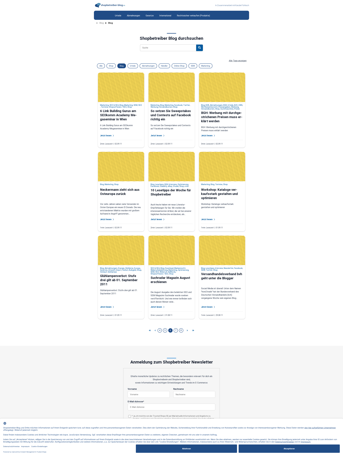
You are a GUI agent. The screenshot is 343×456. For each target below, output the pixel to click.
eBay (170, 186)
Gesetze (103, 270)
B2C (236, 105)
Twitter (186, 105)
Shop (111, 66)
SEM (193, 66)
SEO (140, 105)
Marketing (205, 66)
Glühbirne (129, 268)
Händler (164, 66)
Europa (137, 268)
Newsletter (228, 268)
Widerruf (163, 272)
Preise (237, 109)
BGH (225, 105)
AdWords (172, 272)
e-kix (187, 186)
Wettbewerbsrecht (209, 107)
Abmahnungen (148, 66)
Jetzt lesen (105, 135)
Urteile (133, 66)
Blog (101, 23)
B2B (207, 105)
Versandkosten (165, 107)
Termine (104, 107)
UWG (240, 105)
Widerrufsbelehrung (159, 270)
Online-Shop (179, 66)
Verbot (125, 270)
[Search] (199, 47)
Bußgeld (132, 270)
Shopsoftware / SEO (118, 107)
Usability (163, 186)
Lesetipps (159, 184)
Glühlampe (112, 272)
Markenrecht (179, 268)
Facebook (178, 105)
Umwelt (111, 270)
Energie (121, 268)
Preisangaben (224, 107)
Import (119, 270)
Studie (176, 186)
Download (169, 268)
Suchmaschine (226, 109)
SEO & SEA (114, 105)
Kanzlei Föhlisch (242, 5)
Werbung (154, 107)
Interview (173, 184)
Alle (100, 66)
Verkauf (103, 272)
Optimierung (183, 184)
